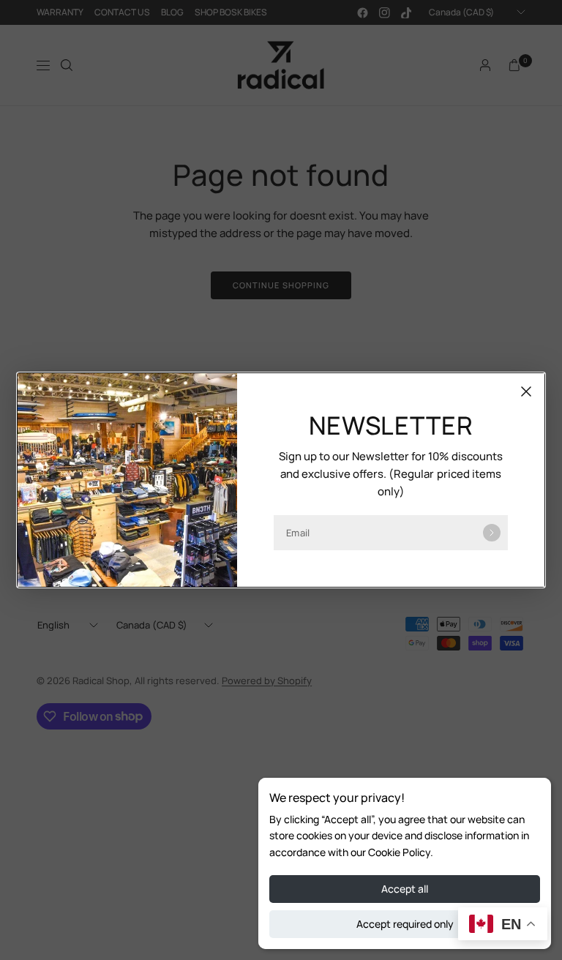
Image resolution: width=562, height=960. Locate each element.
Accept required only (405, 924)
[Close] (526, 391)
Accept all (404, 889)
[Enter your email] (492, 532)
